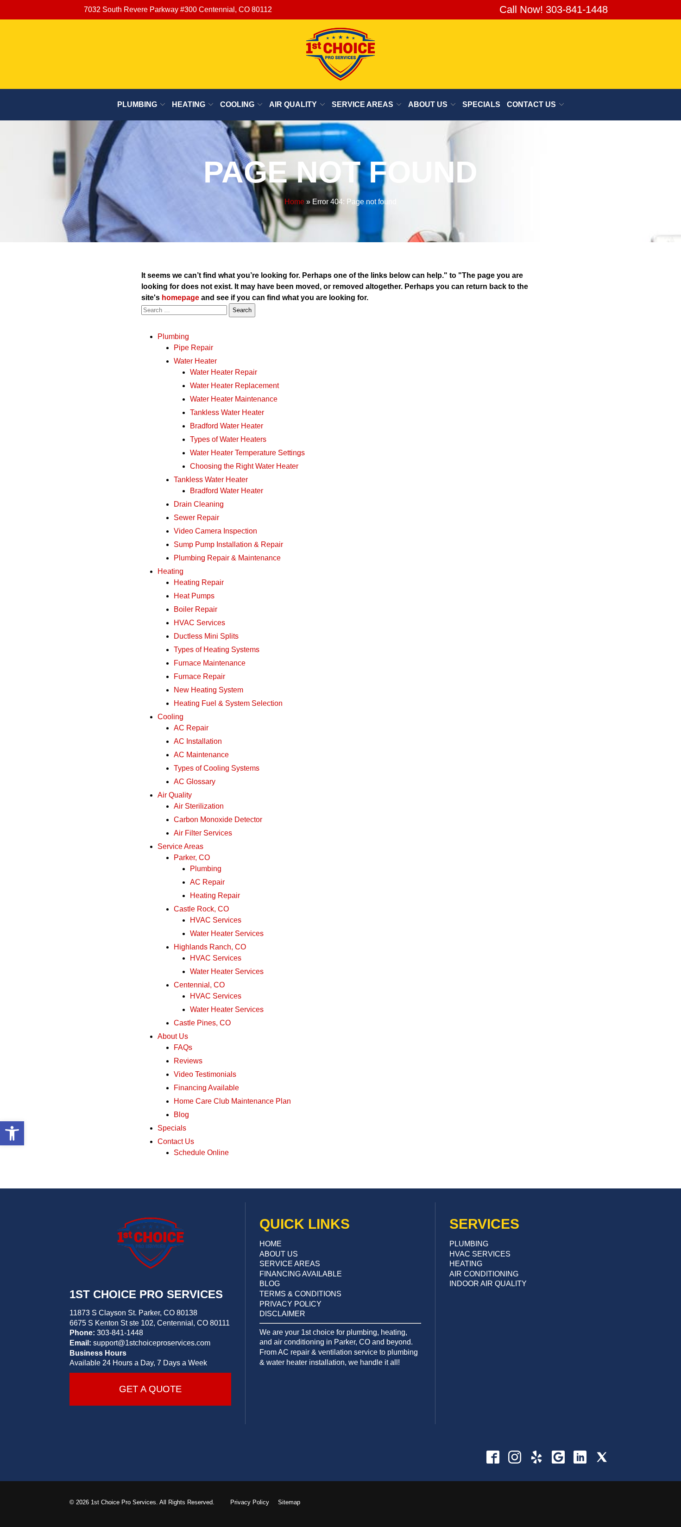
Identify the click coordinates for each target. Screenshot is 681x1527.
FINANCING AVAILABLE (300, 1274)
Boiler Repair (195, 609)
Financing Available (206, 1088)
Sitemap (289, 1502)
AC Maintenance (201, 755)
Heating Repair (199, 582)
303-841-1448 (120, 1333)
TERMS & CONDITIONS (300, 1294)
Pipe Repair (193, 348)
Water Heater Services (227, 933)
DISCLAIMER (282, 1314)
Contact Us (531, 104)
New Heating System (208, 690)
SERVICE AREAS (289, 1264)
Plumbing (137, 104)
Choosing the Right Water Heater (244, 466)
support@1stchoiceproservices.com (151, 1343)
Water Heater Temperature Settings (247, 453)
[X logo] (602, 1457)
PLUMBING (468, 1244)
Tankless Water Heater (227, 412)
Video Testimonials (205, 1074)
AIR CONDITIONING (483, 1274)
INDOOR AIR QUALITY (488, 1284)
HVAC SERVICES (480, 1254)
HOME (270, 1244)
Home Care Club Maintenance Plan (232, 1101)
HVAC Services (199, 623)
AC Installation (198, 741)
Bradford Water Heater (226, 426)
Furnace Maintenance (210, 663)
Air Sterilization (199, 806)
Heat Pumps (194, 596)
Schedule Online (201, 1152)
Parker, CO (192, 857)
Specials (481, 104)
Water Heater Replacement (234, 386)
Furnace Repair (199, 676)
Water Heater (195, 361)
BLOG (269, 1284)
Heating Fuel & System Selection (228, 703)
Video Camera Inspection (215, 531)
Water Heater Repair (223, 372)
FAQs (183, 1047)
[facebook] (493, 1457)
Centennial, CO (199, 985)
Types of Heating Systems (216, 650)
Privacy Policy (249, 1502)
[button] (12, 1133)
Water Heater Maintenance (233, 399)
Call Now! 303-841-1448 (552, 9)
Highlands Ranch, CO (210, 947)
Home (294, 202)
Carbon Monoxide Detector (218, 819)
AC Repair (191, 728)
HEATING (465, 1264)
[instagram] (514, 1457)
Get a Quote (150, 1389)
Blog (181, 1115)
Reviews (188, 1061)
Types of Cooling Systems (216, 768)
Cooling (237, 104)
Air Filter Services (203, 833)
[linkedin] (580, 1457)
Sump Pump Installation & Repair (228, 544)
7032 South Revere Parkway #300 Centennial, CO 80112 (178, 9)
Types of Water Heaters (228, 439)
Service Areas (362, 104)
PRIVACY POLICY (290, 1304)
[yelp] (536, 1457)
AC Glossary (194, 781)
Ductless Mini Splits (206, 636)
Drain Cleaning (199, 504)
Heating (188, 104)
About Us (428, 104)
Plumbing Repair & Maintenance (227, 558)
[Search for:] (185, 310)
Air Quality (293, 104)
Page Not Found (340, 172)
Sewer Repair (196, 518)
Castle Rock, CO (201, 909)
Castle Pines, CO (202, 1023)
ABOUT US (278, 1254)
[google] (558, 1457)
